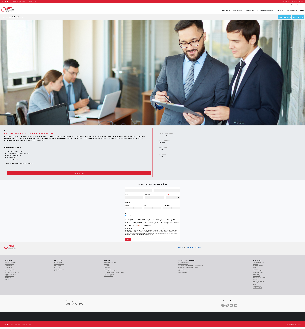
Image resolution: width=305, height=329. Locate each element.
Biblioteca (180, 247)
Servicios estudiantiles (258, 262)
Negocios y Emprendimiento (12, 272)
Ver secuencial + (79, 173)
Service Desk (197, 247)
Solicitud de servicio (258, 265)
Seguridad (255, 282)
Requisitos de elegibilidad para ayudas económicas (190, 265)
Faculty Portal (189, 247)
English (295, 4)
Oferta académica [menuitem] (238, 12)
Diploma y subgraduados (110, 262)
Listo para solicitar (108, 276)
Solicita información (284, 17)
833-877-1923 (75, 304)
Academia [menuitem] (281, 12)
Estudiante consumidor (258, 281)
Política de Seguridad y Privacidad (293, 324)
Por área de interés (59, 264)
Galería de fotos (257, 286)
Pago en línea (285, 1)
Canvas (254, 267)
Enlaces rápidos (32, 1)
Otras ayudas (181, 269)
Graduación (255, 279)
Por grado (57, 267)
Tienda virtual (293, 1)
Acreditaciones (8, 265)
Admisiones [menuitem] (250, 12)
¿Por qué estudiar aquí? (11, 262)
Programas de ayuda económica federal (188, 267)
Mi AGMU (5, 1)
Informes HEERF (182, 272)
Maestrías (106, 264)
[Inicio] (7, 9)
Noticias (7, 279)
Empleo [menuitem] (302, 10)
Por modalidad (58, 262)
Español (299, 4)
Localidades (23, 1)
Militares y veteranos (183, 270)
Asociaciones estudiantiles (259, 277)
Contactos (255, 264)
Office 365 (255, 269)
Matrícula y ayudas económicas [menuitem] (266, 12)
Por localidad (57, 265)
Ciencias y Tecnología (10, 270)
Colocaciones (256, 274)
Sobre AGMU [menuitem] (226, 12)
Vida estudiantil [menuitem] (292, 12)
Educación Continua (59, 269)
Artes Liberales (8, 267)
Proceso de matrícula (183, 262)
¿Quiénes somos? (9, 264)
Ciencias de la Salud (9, 269)
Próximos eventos (9, 276)
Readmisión (107, 267)
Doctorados (107, 265)
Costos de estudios (183, 264)
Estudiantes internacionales (111, 270)
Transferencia (107, 269)
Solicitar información (109, 274)
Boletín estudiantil (257, 288)
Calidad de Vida (256, 276)
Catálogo (56, 270)
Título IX (255, 284)
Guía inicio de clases (258, 272)
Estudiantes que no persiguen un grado (114, 272)
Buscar (301, 1)
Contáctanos (14, 1)
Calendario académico (10, 274)
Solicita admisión (298, 17)
